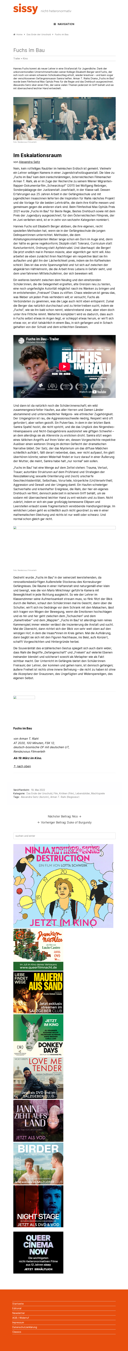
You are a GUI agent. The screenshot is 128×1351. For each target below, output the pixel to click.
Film (56, 793)
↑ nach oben (22, 766)
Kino (25, 58)
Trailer (16, 58)
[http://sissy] (42, 13)
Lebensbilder (83, 793)
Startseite (18, 1303)
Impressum (18, 1322)
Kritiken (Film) (66, 793)
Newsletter (18, 1313)
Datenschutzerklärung (24, 1327)
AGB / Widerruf (20, 1317)
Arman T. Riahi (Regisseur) (65, 796)
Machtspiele (98, 793)
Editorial (16, 1308)
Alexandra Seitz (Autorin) (35, 796)
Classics (16, 1331)
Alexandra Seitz (29, 162)
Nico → (64, 816)
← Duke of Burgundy (65, 822)
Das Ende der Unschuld (39, 793)
